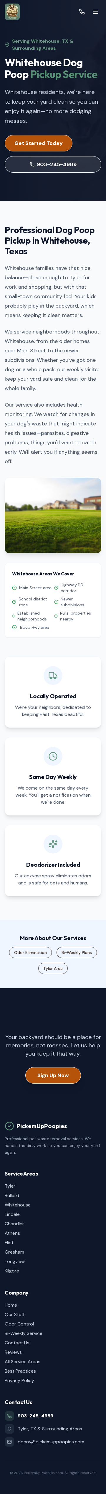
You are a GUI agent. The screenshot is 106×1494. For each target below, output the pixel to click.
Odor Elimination (30, 952)
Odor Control (19, 1324)
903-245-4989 (57, 164)
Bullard (12, 1195)
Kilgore (12, 1271)
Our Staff (14, 1314)
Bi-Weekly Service (23, 1333)
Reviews (13, 1352)
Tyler (10, 1186)
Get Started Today (38, 143)
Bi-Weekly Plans (77, 952)
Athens (12, 1233)
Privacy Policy (19, 1380)
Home (11, 1305)
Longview (15, 1261)
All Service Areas (22, 1361)
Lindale (12, 1214)
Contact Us (17, 1343)
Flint (9, 1242)
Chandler (14, 1224)
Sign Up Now (53, 1075)
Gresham (14, 1252)
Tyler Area (53, 968)
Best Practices (20, 1371)
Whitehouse (18, 1205)
